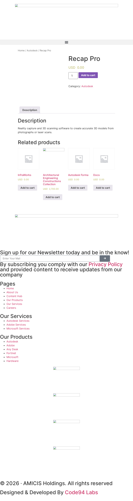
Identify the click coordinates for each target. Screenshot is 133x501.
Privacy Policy (106, 264)
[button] (66, 42)
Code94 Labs (81, 492)
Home (21, 50)
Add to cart (88, 75)
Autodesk (32, 50)
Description (29, 110)
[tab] (30, 110)
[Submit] (105, 258)
